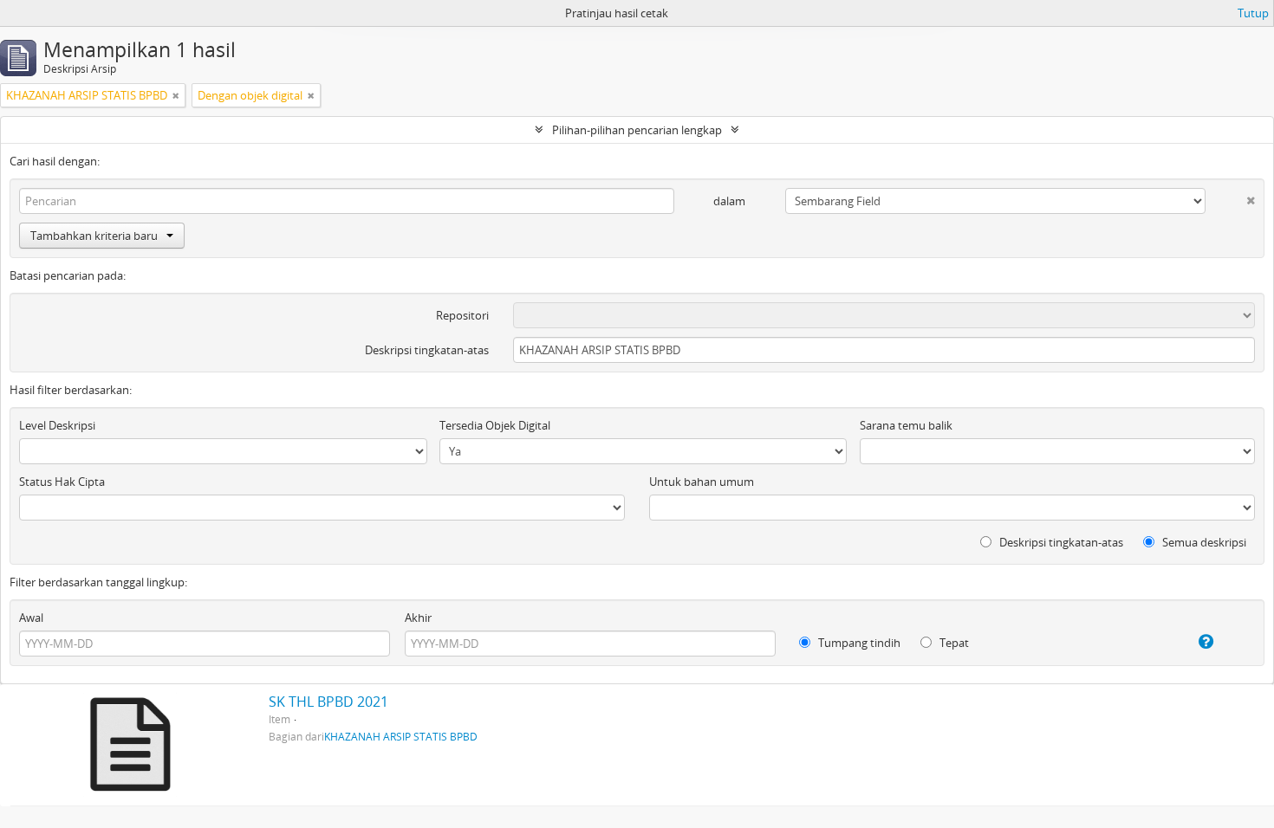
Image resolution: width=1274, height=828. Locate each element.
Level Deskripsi (57, 425)
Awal (31, 617)
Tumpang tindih (858, 642)
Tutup (1253, 13)
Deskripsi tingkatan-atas (427, 350)
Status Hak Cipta (62, 481)
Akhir (418, 617)
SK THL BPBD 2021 (328, 701)
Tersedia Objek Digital (494, 425)
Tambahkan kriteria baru (94, 235)
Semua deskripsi (1203, 542)
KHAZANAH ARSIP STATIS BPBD (401, 736)
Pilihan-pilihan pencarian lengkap (637, 130)
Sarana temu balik (906, 425)
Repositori (462, 315)
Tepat (953, 642)
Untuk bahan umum (701, 481)
